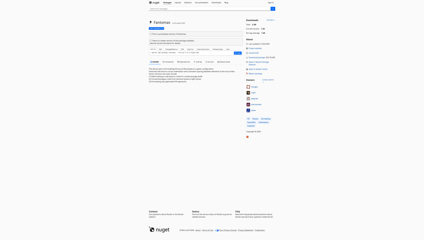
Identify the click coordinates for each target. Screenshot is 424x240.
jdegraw (254, 98)
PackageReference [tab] (171, 49)
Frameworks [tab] (169, 62)
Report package (255, 73)
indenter (251, 126)
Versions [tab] (210, 62)
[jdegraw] (248, 99)
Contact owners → (268, 81)
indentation (263, 122)
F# (248, 119)
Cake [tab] (227, 49)
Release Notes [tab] (224, 62)
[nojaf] (248, 93)
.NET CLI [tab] (153, 49)
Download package (257, 57)
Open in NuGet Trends (258, 69)
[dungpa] (248, 87)
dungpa (254, 87)
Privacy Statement (245, 230)
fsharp (255, 119)
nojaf (253, 92)
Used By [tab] (198, 62)
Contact (153, 211)
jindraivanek (256, 104)
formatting (265, 119)
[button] (238, 53)
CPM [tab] (182, 49)
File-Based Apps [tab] (218, 49)
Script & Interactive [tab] (203, 49)
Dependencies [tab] (184, 62)
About (198, 230)
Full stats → (271, 20)
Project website (255, 48)
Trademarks (260, 230)
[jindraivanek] (248, 105)
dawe (253, 110)
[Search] (273, 9)
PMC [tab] (160, 49)
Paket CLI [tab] (190, 49)
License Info (254, 53)
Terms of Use (207, 230)
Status (195, 211)
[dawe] (248, 110)
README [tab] (155, 62)
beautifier (251, 122)
